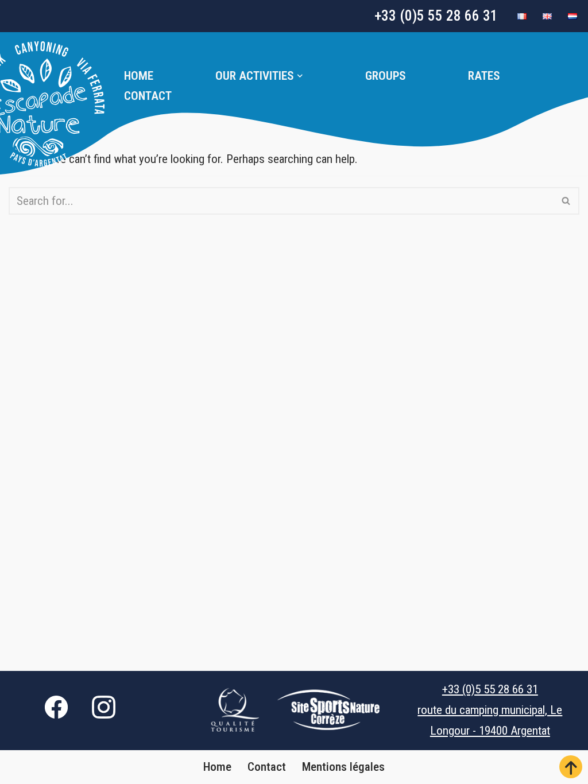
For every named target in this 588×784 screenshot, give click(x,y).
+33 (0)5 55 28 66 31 (436, 15)
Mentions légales (343, 767)
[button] (300, 76)
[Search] (566, 201)
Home (138, 76)
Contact (148, 96)
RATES (484, 76)
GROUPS (385, 76)
